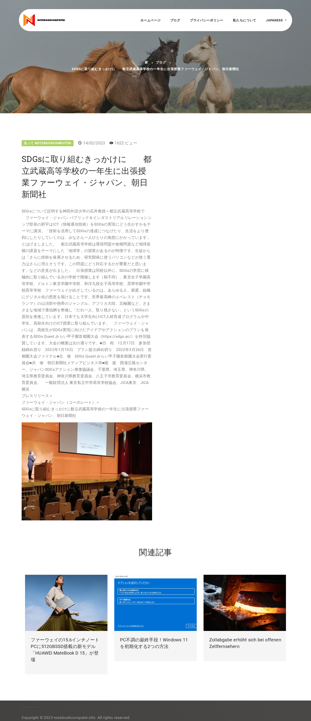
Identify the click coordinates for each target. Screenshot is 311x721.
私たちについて (244, 20)
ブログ (175, 20)
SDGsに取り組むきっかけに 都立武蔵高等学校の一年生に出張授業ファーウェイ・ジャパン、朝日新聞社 (156, 69)
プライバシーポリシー (206, 20)
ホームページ (150, 20)
